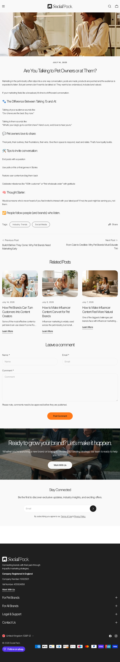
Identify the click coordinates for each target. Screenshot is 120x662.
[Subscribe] (93, 508)
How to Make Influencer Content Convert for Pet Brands (56, 312)
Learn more (7, 331)
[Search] (110, 6)
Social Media (41, 224)
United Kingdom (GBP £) (18, 635)
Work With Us (60, 465)
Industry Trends (20, 224)
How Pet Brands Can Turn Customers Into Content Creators (17, 312)
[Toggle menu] (3, 6)
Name (6, 355)
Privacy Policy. (80, 516)
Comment (8, 370)
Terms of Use (66, 516)
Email (65, 355)
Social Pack (15, 643)
